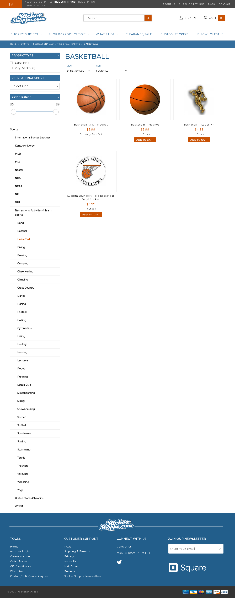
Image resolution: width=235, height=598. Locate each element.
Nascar (19, 170)
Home (14, 546)
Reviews (70, 571)
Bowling (22, 255)
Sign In (190, 17)
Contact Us (124, 546)
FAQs (211, 4)
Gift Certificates (20, 566)
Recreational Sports (29, 78)
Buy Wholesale (210, 34)
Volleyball (22, 473)
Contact (224, 4)
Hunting (22, 352)
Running (22, 376)
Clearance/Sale (139, 34)
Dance (21, 295)
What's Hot (105, 34)
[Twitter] (121, 564)
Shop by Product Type (67, 34)
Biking (21, 247)
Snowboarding (26, 409)
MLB (18, 153)
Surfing (21, 441)
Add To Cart (145, 139)
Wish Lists (17, 571)
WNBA (19, 506)
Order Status (18, 561)
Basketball (23, 239)
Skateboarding (26, 392)
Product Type (23, 55)
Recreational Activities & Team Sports (33, 212)
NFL (17, 194)
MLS (17, 161)
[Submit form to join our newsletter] (219, 549)
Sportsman (24, 433)
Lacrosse (22, 360)
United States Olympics (29, 498)
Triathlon (22, 465)
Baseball (22, 231)
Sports (14, 129)
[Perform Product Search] (148, 18)
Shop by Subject (24, 34)
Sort (99, 66)
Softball (21, 425)
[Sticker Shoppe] (28, 17)
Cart (215, 17)
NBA (18, 178)
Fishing (21, 303)
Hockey (22, 344)
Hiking (21, 336)
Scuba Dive (24, 384)
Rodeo (21, 368)
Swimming (23, 449)
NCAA (18, 186)
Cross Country (25, 287)
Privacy (69, 556)
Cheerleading (25, 271)
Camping (22, 263)
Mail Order (71, 566)
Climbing (22, 279)
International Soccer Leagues (32, 137)
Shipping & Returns (191, 4)
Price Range (21, 97)
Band (20, 222)
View (69, 66)
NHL (18, 202)
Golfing (21, 320)
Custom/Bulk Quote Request (29, 576)
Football (22, 312)
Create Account (20, 556)
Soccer (21, 417)
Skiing (21, 401)
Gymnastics (24, 328)
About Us (169, 4)
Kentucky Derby (25, 145)
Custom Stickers (175, 34)
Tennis (21, 457)
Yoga (20, 490)
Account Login (20, 551)
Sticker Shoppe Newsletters (83, 576)
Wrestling (23, 482)
